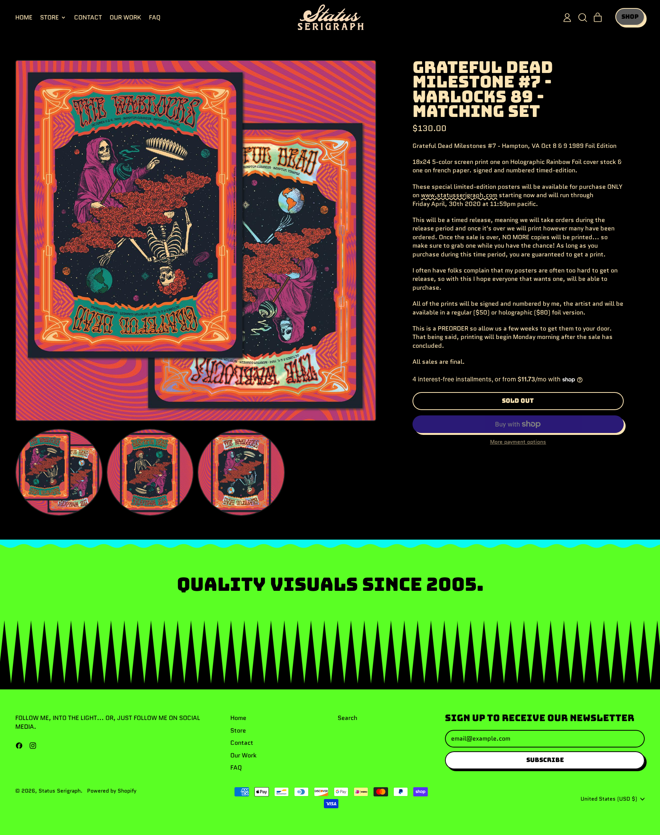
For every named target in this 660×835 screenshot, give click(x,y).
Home (23, 17)
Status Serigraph (60, 790)
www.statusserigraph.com (459, 195)
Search (348, 717)
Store (238, 730)
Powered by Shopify (111, 790)
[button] (582, 17)
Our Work (125, 17)
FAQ (154, 17)
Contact (88, 17)
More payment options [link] (518, 442)
